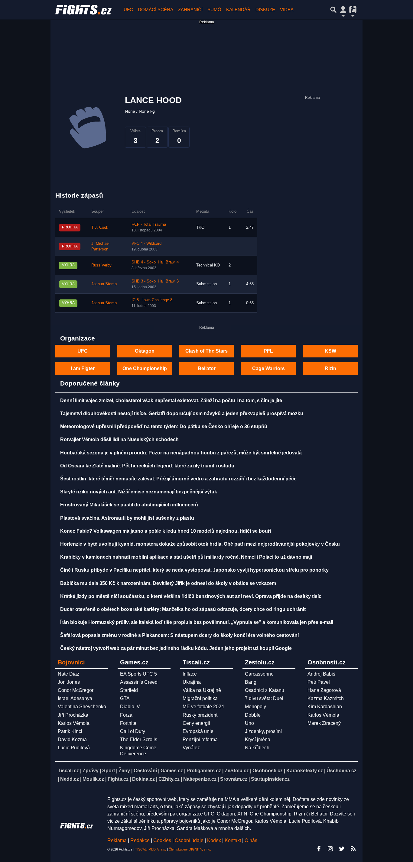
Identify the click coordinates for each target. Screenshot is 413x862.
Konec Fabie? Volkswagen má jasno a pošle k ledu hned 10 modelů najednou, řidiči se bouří (165, 531)
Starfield (129, 690)
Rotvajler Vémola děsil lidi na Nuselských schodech (119, 439)
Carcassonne (259, 673)
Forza (126, 715)
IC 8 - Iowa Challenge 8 (152, 300)
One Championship (144, 368)
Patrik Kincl (70, 731)
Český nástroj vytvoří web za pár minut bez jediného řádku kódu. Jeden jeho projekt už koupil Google (176, 648)
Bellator (207, 368)
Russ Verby (101, 265)
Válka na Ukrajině (202, 690)
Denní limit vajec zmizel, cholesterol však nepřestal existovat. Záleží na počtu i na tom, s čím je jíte (171, 400)
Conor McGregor (75, 690)
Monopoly (255, 706)
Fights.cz (118, 779)
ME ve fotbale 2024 (203, 706)
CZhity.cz (169, 779)
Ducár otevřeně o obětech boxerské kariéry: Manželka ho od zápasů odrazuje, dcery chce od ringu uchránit (183, 609)
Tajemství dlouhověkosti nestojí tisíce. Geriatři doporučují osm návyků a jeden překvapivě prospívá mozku (181, 413)
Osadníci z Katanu (264, 690)
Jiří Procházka (73, 715)
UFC (128, 9)
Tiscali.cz (68, 770)
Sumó (214, 9)
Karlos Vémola (73, 723)
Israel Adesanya (75, 698)
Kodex (214, 840)
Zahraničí (190, 9)
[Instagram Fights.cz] (330, 848)
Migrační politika (200, 698)
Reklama (117, 840)
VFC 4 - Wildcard (146, 243)
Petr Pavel (318, 682)
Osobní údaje (189, 840)
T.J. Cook (99, 227)
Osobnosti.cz (267, 770)
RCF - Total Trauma (149, 224)
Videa (287, 9)
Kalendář (238, 9)
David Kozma (72, 739)
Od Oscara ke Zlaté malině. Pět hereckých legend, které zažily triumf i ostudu (147, 465)
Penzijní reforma (200, 739)
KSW (330, 351)
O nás (251, 840)
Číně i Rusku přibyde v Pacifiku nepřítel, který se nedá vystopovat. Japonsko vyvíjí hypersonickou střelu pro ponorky (194, 570)
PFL (268, 351)
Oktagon (144, 351)
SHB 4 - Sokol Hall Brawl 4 (155, 262)
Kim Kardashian (324, 706)
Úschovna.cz (341, 770)
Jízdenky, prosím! (263, 731)
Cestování (145, 770)
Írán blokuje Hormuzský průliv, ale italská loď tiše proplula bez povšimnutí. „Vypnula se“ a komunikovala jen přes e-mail (196, 622)
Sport (108, 770)
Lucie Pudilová (74, 747)
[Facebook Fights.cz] (318, 848)
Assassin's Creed (139, 682)
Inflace (190, 673)
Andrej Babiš (321, 673)
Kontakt (233, 840)
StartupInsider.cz (270, 779)
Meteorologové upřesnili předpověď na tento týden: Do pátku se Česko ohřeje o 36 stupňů (163, 426)
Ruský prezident (200, 715)
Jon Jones (69, 682)
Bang (250, 682)
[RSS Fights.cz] (353, 848)
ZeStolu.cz (237, 770)
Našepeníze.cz (199, 779)
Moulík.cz (93, 779)
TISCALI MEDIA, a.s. (150, 849)
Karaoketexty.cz (304, 770)
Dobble (253, 715)
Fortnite (128, 723)
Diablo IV (130, 706)
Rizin (330, 368)
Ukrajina (192, 682)
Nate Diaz (68, 673)
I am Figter (83, 368)
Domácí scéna (155, 9)
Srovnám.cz (233, 779)
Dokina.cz (143, 779)
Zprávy (91, 770)
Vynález (191, 747)
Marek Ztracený (324, 723)
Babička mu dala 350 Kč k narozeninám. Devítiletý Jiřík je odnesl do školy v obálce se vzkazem (168, 583)
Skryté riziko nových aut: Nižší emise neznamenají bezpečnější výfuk (138, 491)
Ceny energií (196, 723)
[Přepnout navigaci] (343, 9)
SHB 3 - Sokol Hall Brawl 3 (155, 281)
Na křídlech (257, 747)
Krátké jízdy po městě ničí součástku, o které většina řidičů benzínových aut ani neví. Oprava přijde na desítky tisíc (190, 596)
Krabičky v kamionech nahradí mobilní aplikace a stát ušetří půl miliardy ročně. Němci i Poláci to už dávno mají (186, 557)
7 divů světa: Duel (264, 698)
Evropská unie (198, 731)
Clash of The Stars (206, 351)
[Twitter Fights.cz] (341, 848)
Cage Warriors (268, 368)
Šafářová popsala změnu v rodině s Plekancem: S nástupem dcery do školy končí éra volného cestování (179, 635)
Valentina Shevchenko (82, 706)
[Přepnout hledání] (333, 9)
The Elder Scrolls (138, 739)
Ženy (124, 770)
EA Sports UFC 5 (138, 673)
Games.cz (172, 770)
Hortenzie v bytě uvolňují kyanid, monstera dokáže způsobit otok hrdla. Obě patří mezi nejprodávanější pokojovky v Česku (200, 544)
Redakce (140, 840)
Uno (249, 723)
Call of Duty (132, 731)
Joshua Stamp (104, 284)
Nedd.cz (69, 779)
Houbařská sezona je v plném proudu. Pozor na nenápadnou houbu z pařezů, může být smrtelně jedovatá (181, 452)
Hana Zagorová (324, 690)
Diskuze (265, 9)
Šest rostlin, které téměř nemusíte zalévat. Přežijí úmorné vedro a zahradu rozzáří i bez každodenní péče (178, 478)
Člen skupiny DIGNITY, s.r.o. (190, 849)
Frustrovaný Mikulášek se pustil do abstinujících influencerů (129, 504)
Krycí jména (257, 739)
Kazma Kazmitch (325, 698)
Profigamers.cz (204, 770)
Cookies (162, 840)
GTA (125, 698)
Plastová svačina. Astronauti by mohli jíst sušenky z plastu (127, 518)
